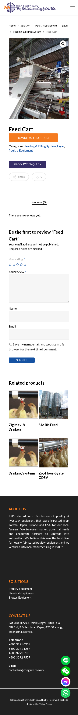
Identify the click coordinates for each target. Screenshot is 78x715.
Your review (17, 272)
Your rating (17, 259)
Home (12, 25)
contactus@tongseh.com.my (26, 670)
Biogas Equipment (20, 597)
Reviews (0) (39, 202)
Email (13, 326)
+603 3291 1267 (19, 648)
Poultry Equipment (46, 25)
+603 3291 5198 (19, 653)
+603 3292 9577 (19, 657)
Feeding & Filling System (27, 31)
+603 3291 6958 (19, 644)
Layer (65, 25)
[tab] (39, 202)
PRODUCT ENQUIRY (27, 164)
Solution (25, 25)
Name (14, 308)
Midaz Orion (45, 704)
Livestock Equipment (22, 593)
